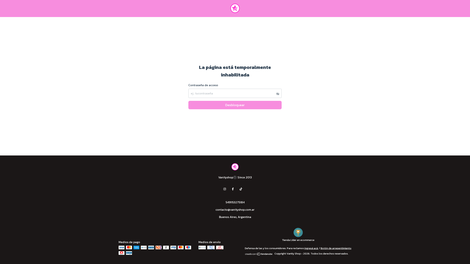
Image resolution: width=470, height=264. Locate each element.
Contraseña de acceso (203, 85)
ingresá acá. (311, 248)
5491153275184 (235, 202)
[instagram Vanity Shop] (224, 189)
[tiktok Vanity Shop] (240, 189)
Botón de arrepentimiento (336, 248)
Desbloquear (235, 104)
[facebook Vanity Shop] (232, 189)
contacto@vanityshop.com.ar (235, 209)
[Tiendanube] (259, 255)
